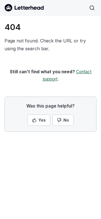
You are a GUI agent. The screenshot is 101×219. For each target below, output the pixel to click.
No (66, 120)
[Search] (92, 7)
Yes (42, 120)
